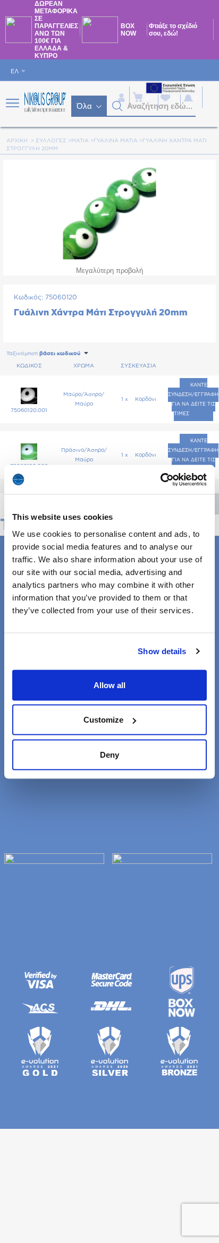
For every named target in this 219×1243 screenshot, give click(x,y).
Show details (162, 651)
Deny (109, 754)
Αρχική (17, 140)
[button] (117, 106)
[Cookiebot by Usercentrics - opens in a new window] (160, 479)
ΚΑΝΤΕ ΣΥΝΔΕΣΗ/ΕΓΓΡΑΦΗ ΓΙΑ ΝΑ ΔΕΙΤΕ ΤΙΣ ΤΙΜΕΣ (193, 399)
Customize (103, 719)
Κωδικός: (28, 297)
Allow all (109, 684)
